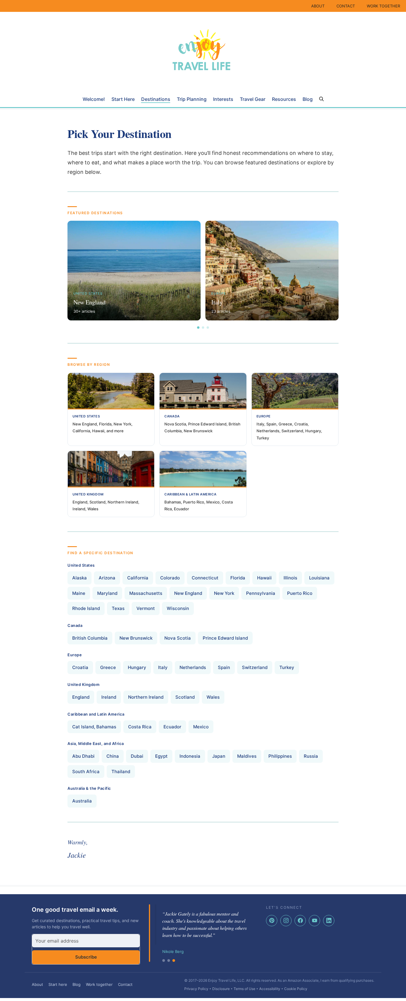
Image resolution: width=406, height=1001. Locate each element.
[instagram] (286, 920)
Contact (125, 984)
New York (224, 593)
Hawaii (264, 578)
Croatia (80, 667)
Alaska (79, 578)
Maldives (246, 756)
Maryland (107, 593)
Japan (218, 756)
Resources (284, 99)
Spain (224, 667)
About (37, 984)
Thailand (120, 771)
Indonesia (190, 756)
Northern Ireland (145, 697)
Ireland (108, 697)
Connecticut (205, 578)
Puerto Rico (299, 593)
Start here (57, 984)
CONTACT (345, 6)
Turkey (286, 667)
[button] (321, 99)
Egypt (161, 756)
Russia (311, 756)
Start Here (123, 99)
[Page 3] (208, 327)
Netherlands (193, 667)
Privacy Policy (196, 988)
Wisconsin (178, 608)
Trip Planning (192, 99)
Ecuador (172, 727)
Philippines (280, 756)
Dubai (137, 756)
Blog (308, 99)
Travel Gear (252, 99)
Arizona (107, 578)
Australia (82, 801)
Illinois (290, 578)
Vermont (145, 608)
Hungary (137, 667)
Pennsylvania (260, 593)
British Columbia (90, 638)
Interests (223, 99)
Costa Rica (140, 727)
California (137, 578)
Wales (213, 697)
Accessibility (269, 988)
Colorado (170, 578)
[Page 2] (203, 327)
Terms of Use (244, 988)
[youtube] (314, 920)
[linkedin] (328, 920)
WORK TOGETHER (383, 6)
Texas (118, 608)
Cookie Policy (295, 988)
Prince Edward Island (225, 638)
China (112, 756)
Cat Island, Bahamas (94, 727)
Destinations (155, 99)
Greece (108, 667)
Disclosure (221, 988)
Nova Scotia (177, 638)
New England (188, 593)
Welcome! (94, 99)
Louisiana (319, 578)
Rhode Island (86, 608)
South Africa (86, 771)
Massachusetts (145, 593)
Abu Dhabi (83, 756)
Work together (99, 984)
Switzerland (254, 667)
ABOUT (318, 6)
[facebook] (300, 920)
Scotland (185, 697)
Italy (163, 667)
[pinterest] (271, 920)
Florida (237, 578)
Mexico (201, 727)
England (80, 697)
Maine (78, 593)
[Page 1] (198, 327)
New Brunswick (135, 638)
